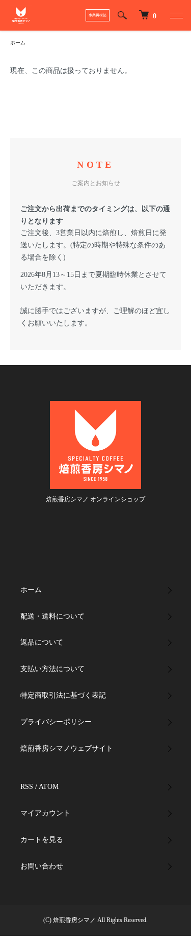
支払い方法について (52, 669)
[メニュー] (175, 15)
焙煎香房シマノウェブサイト (66, 748)
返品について (41, 642)
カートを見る (41, 839)
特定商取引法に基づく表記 (63, 695)
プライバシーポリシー (56, 722)
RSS (26, 786)
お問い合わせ (41, 866)
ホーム (17, 42)
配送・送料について (52, 616)
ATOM (49, 786)
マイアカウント (45, 813)
